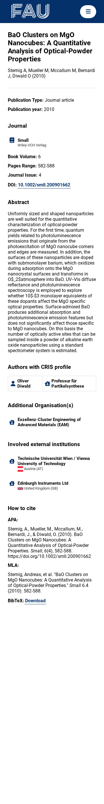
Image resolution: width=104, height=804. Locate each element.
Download (35, 600)
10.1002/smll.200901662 (44, 185)
